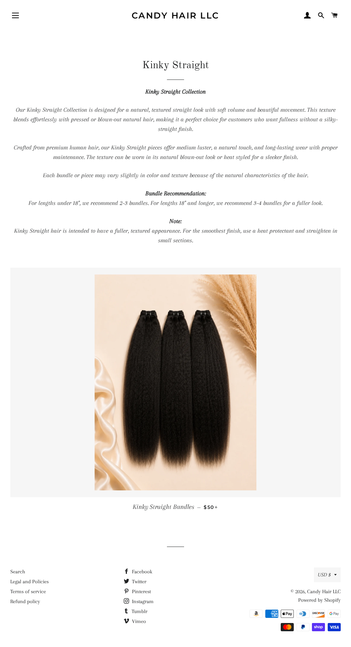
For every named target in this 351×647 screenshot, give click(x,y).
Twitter (138, 581)
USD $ (324, 575)
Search (17, 572)
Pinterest (141, 591)
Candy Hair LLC (175, 15)
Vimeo (138, 621)
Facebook (141, 572)
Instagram (142, 601)
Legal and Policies (29, 581)
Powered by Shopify (319, 600)
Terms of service (28, 591)
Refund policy (25, 601)
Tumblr (138, 611)
